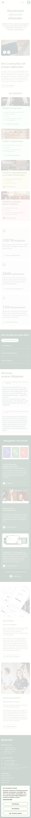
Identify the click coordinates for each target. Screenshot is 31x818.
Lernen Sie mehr (7, 799)
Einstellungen (15, 804)
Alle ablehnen (15, 808)
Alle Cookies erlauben (15, 813)
